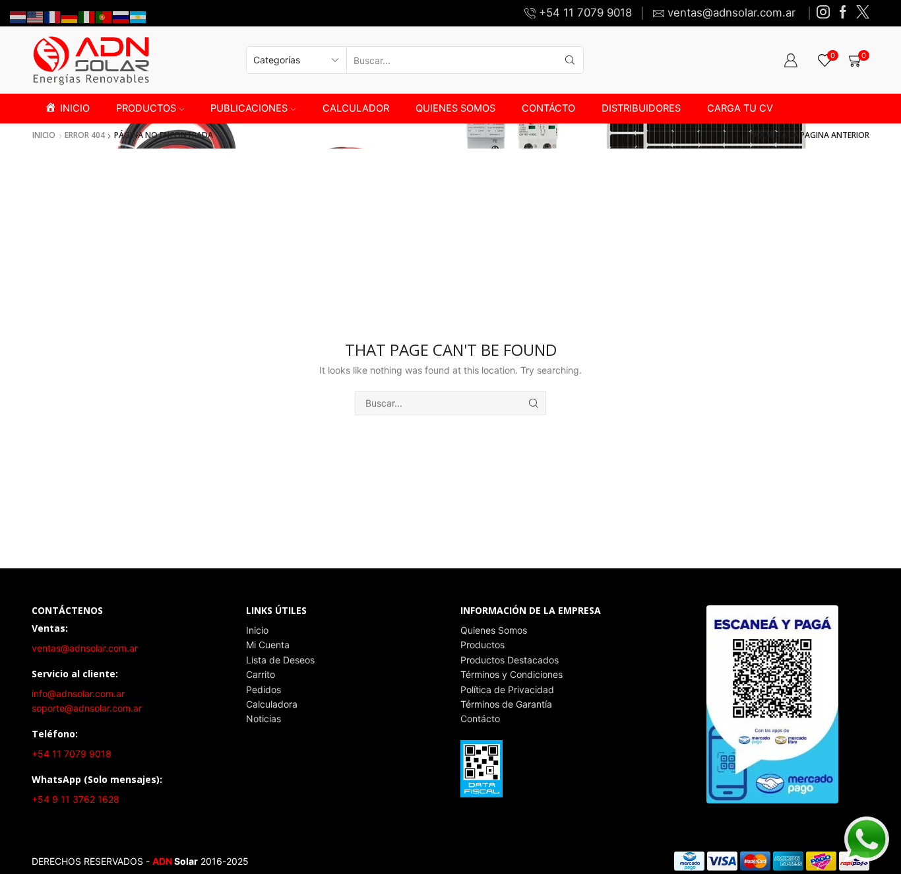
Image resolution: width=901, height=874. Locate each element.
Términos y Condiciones (511, 674)
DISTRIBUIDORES (641, 108)
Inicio (43, 135)
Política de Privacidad (507, 689)
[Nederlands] (18, 16)
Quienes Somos (493, 630)
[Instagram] (823, 12)
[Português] (104, 16)
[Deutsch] (69, 16)
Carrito (260, 674)
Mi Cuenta (268, 644)
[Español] (138, 16)
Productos (482, 644)
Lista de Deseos (280, 659)
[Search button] (570, 60)
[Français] (52, 16)
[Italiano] (87, 16)
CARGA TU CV (740, 108)
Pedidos (263, 689)
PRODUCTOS (146, 108)
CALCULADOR (356, 108)
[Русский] (121, 16)
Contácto (480, 718)
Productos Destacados (509, 659)
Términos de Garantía (506, 704)
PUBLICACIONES (249, 108)
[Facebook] (843, 12)
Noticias (263, 718)
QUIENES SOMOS (455, 108)
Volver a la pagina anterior (810, 135)
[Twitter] (862, 12)
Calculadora (271, 704)
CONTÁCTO (548, 108)
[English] (35, 16)
